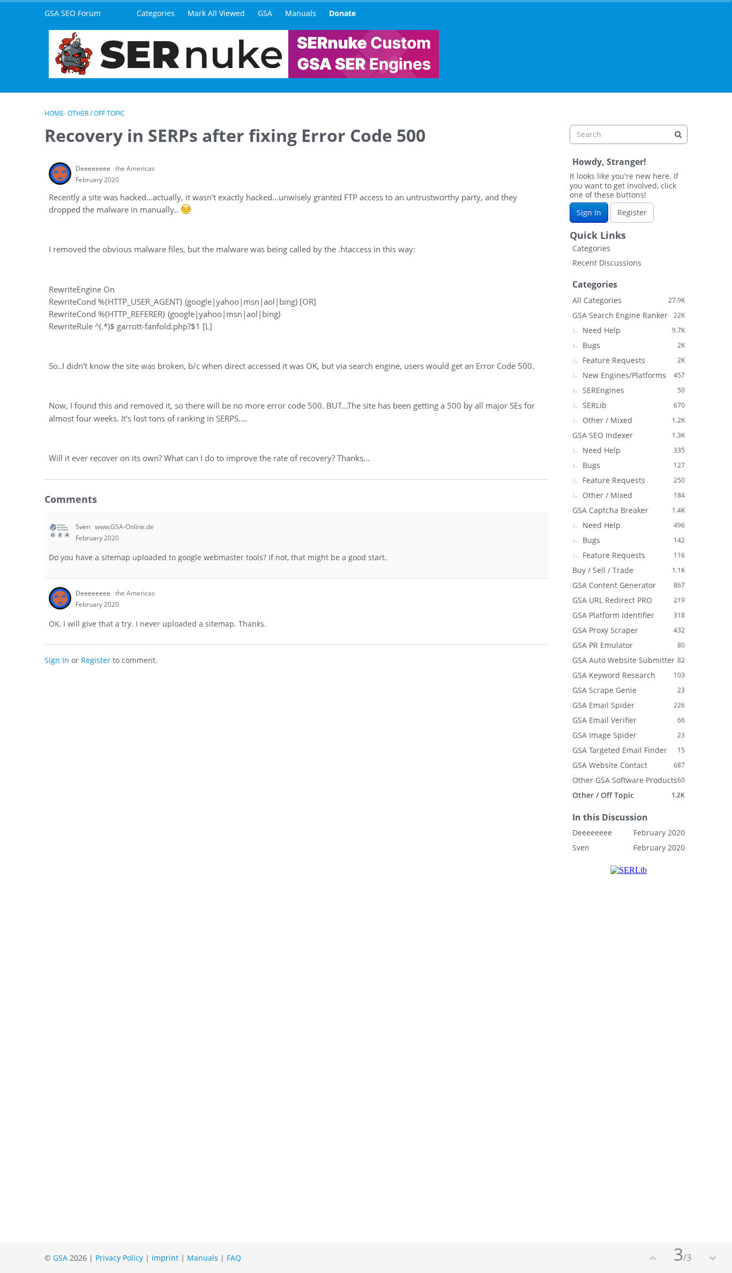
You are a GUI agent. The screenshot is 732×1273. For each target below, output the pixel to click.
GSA (265, 13)
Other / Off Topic (628, 795)
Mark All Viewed (216, 13)
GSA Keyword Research (628, 675)
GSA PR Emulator (628, 645)
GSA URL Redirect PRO (628, 600)
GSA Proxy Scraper (628, 630)
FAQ (234, 1258)
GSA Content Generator (628, 585)
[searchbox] (629, 134)
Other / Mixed (633, 420)
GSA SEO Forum (72, 13)
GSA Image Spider (628, 735)
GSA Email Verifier (628, 720)
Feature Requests (633, 360)
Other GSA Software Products (628, 780)
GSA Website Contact (628, 765)
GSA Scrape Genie (628, 690)
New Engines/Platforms (633, 375)
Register (95, 660)
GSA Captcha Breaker (628, 510)
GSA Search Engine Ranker (628, 315)
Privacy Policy (119, 1258)
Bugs (633, 345)
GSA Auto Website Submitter (628, 660)
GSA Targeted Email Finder (628, 750)
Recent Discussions (606, 263)
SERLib (633, 405)
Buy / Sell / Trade (628, 570)
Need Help (633, 330)
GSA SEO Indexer (628, 435)
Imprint (165, 1258)
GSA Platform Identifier (628, 615)
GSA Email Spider (628, 705)
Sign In (56, 660)
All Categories (628, 300)
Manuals (300, 13)
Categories (156, 13)
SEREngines (633, 390)
